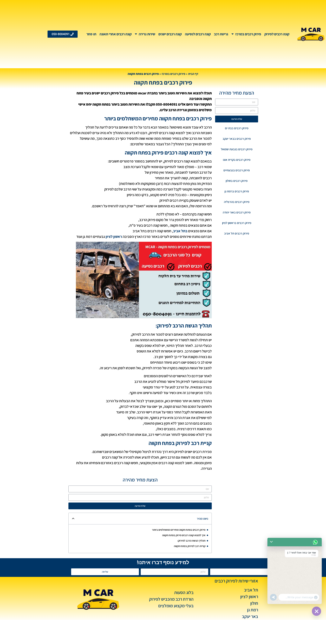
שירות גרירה (147, 34)
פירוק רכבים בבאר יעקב (237, 139)
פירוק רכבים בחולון (237, 181)
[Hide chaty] (316, 611)
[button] (73, 518)
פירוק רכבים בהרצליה (236, 202)
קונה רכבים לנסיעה (198, 34)
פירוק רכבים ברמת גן (236, 191)
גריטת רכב (221, 34)
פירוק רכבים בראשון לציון (236, 223)
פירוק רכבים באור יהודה (237, 212)
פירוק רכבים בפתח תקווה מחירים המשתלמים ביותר (178, 530)
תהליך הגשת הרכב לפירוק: (191, 540)
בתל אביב (180, 231)
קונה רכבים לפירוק (276, 34)
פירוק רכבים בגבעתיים (236, 170)
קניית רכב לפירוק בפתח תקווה (189, 546)
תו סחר (91, 34)
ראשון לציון (114, 236)
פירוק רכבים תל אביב (236, 233)
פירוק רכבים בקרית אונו (236, 160)
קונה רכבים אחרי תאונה (115, 34)
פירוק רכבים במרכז (248, 34)
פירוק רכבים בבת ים (236, 128)
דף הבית (193, 74)
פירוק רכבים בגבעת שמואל (236, 149)
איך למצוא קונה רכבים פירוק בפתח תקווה (183, 535)
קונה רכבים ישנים (170, 34)
